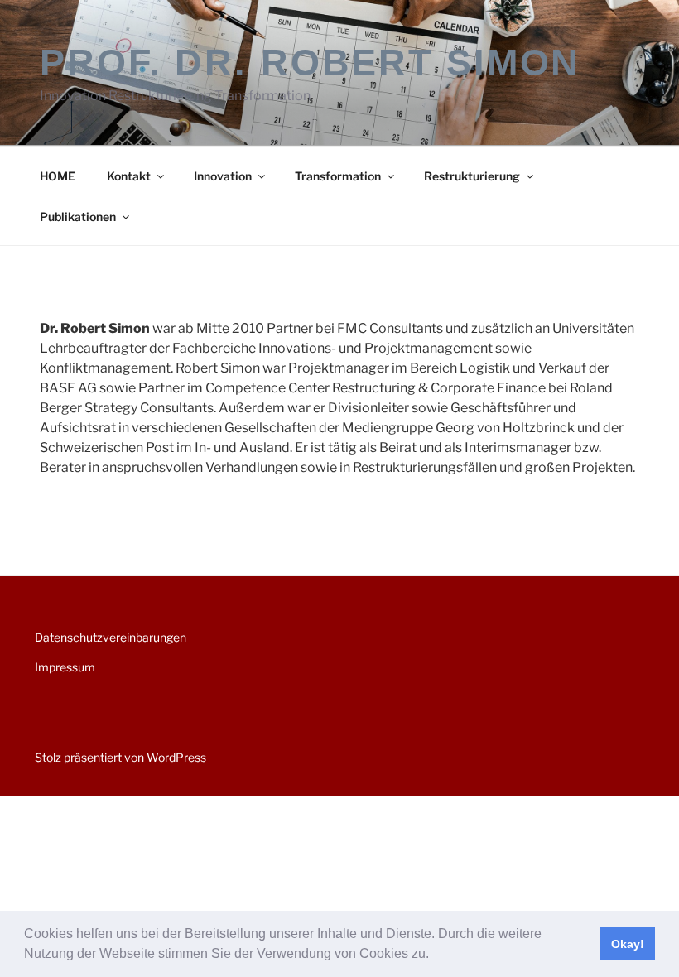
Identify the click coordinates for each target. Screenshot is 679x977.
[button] (434, 955)
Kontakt (129, 176)
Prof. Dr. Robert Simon (310, 62)
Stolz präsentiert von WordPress (120, 757)
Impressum (65, 667)
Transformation (338, 176)
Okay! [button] (627, 944)
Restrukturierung (472, 176)
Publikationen (78, 216)
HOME (57, 176)
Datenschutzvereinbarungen (110, 637)
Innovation (223, 176)
